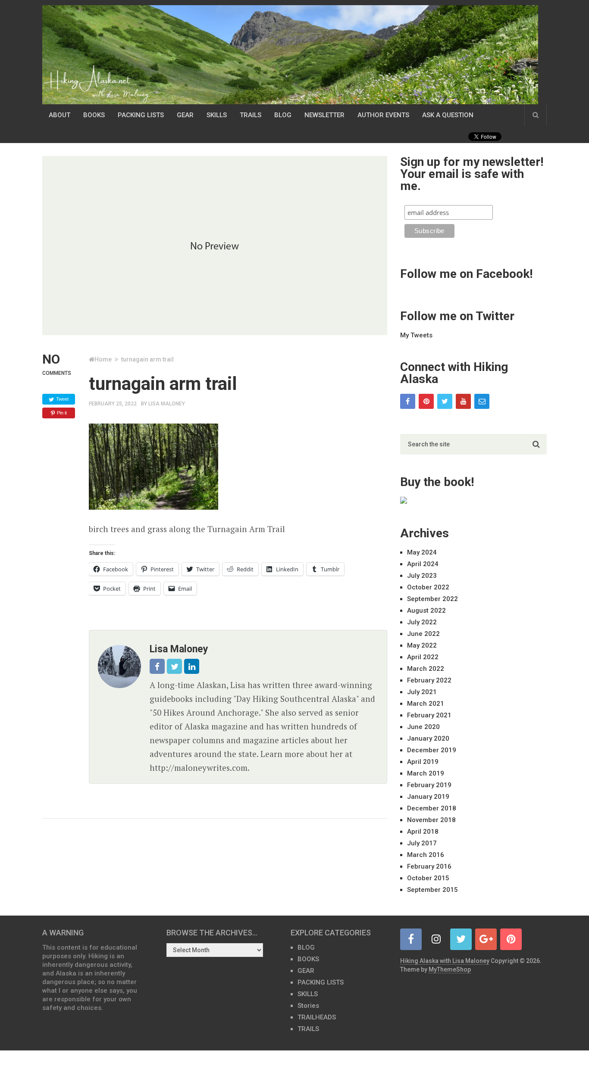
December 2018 (431, 808)
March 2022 (425, 669)
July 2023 (422, 576)
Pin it (62, 412)
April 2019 (423, 762)
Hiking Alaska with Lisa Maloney (444, 960)
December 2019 (431, 750)
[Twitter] (444, 401)
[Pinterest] (426, 401)
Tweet (62, 399)
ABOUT (59, 115)
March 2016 (425, 855)
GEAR (185, 115)
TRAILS (250, 115)
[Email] (481, 401)
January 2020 (428, 738)
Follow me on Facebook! (466, 274)
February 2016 (429, 866)
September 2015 (432, 890)
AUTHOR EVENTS (383, 115)
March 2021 (425, 703)
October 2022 (428, 587)
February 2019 (429, 785)
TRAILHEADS (317, 1017)
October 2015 (428, 878)
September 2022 (432, 599)
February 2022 (429, 680)
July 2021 (422, 692)
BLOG (282, 115)
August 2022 (426, 610)
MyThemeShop (450, 969)
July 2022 (422, 622)
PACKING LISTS (141, 115)
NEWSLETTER (324, 115)
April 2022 (423, 657)
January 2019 (428, 797)
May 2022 (422, 645)
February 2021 (429, 715)
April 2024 (423, 564)
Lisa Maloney (166, 404)
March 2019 (425, 773)
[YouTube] (463, 401)
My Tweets (416, 335)
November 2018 (431, 820)
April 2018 (423, 831)
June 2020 (423, 727)
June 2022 (423, 634)
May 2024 (422, 552)
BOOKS (94, 115)
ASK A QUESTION (447, 115)
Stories (308, 1005)
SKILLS (217, 115)
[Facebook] (407, 401)
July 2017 (422, 843)
